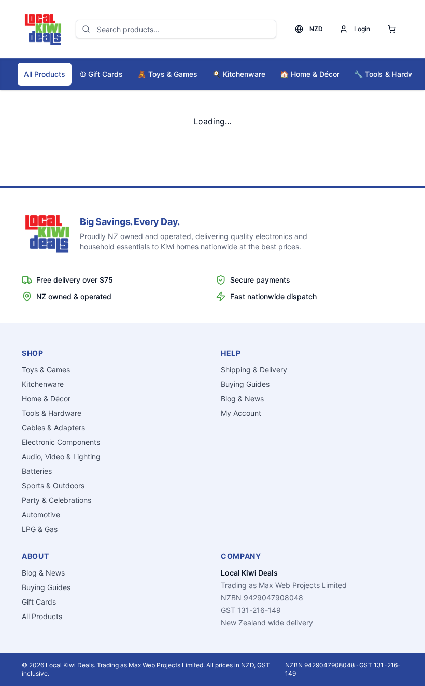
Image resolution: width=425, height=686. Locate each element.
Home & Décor (309, 73)
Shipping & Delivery (254, 369)
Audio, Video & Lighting (61, 456)
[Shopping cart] (391, 29)
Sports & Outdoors (53, 485)
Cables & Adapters (53, 427)
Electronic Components (61, 442)
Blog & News (242, 398)
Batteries (37, 471)
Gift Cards (105, 73)
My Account (241, 413)
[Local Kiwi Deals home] (42, 29)
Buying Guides (245, 384)
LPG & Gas (40, 529)
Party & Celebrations (56, 500)
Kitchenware (238, 73)
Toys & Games (167, 73)
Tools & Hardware (51, 413)
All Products (44, 73)
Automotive (41, 514)
